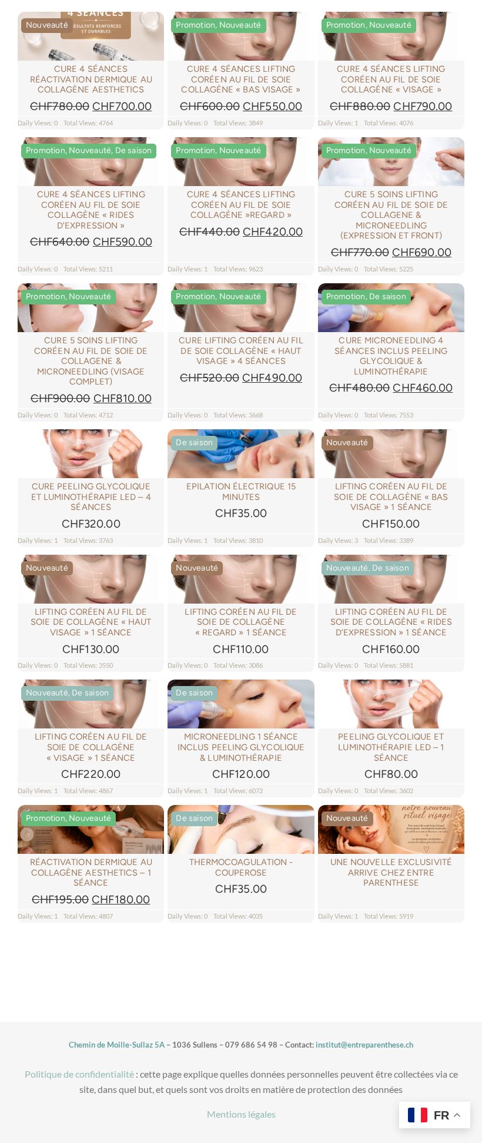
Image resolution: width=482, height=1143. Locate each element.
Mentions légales (241, 1113)
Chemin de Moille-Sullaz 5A (117, 1045)
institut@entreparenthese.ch (364, 1045)
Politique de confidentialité (79, 1073)
